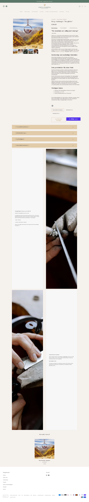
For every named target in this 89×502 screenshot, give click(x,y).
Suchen (19, 495)
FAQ (22, 495)
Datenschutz (34, 495)
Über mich (5, 477)
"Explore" (58, 51)
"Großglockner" (75, 51)
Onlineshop (5, 479)
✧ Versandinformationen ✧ (22, 127)
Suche (4, 489)
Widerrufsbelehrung (26, 495)
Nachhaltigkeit (63, 27)
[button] (35, 11)
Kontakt (4, 486)
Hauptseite (53, 19)
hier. (19, 225)
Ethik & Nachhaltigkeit (8, 484)
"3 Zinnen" (62, 51)
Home (4, 475)
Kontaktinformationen (48, 495)
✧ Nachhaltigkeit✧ (20, 139)
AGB (31, 495)
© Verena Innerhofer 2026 (13, 495)
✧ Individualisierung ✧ (21, 133)
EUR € (5, 496)
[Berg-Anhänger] (15, 51)
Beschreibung (54, 27)
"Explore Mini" (58, 50)
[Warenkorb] (85, 6)
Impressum (53, 495)
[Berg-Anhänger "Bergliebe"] (44, 449)
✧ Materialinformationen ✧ (22, 145)
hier (59, 64)
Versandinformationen (41, 495)
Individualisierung (73, 27)
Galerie (4, 482)
